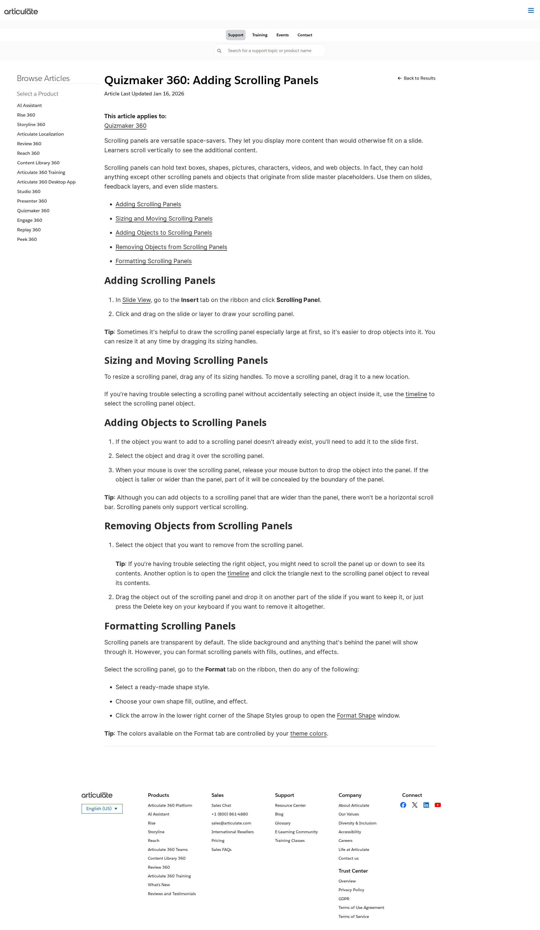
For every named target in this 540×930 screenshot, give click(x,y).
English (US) (104, 810)
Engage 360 (29, 220)
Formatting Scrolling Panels (154, 261)
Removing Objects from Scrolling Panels (171, 246)
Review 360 (29, 144)
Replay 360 (29, 230)
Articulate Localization (40, 134)
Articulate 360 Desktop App (46, 182)
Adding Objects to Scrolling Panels (164, 232)
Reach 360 (28, 153)
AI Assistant (29, 105)
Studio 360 (28, 191)
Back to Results (419, 78)
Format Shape (356, 715)
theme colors (308, 733)
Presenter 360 (32, 201)
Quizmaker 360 (33, 211)
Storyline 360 (31, 124)
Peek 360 (27, 239)
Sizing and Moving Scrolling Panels (164, 218)
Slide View (136, 299)
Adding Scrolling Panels (148, 204)
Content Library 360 (38, 163)
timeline (416, 394)
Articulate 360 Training (41, 172)
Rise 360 (26, 115)
